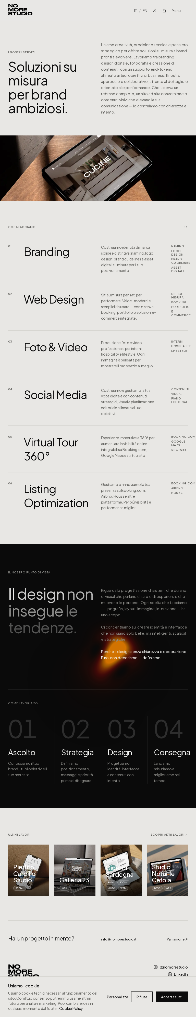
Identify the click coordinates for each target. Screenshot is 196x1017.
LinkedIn (181, 974)
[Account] (154, 10)
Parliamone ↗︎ (177, 939)
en (145, 10)
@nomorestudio (174, 967)
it (135, 10)
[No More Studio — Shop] (20, 10)
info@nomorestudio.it (118, 939)
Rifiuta (142, 997)
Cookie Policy (71, 1008)
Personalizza (117, 997)
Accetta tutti (171, 997)
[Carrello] (164, 10)
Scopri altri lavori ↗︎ (169, 834)
